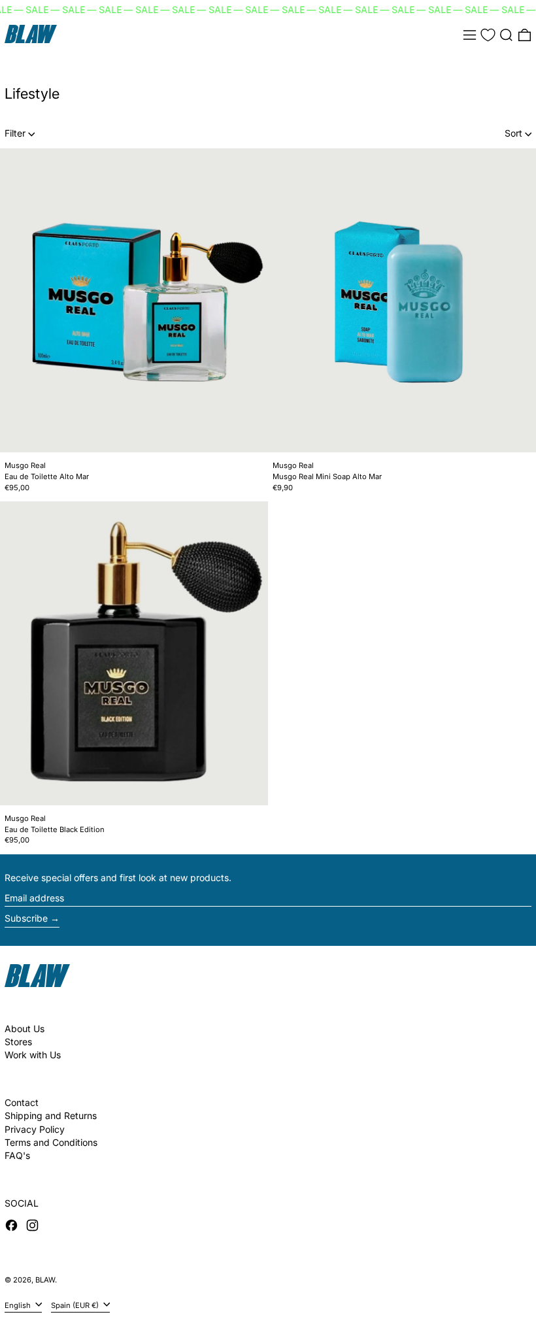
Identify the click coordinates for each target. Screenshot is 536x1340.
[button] (506, 35)
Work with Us (33, 1054)
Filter (15, 133)
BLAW (45, 1279)
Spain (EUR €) (76, 1304)
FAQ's (17, 1155)
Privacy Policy (35, 1129)
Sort (513, 133)
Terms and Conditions (51, 1142)
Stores (18, 1041)
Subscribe (26, 918)
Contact (22, 1102)
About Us (24, 1028)
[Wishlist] (488, 35)
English (19, 1304)
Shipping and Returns (51, 1115)
